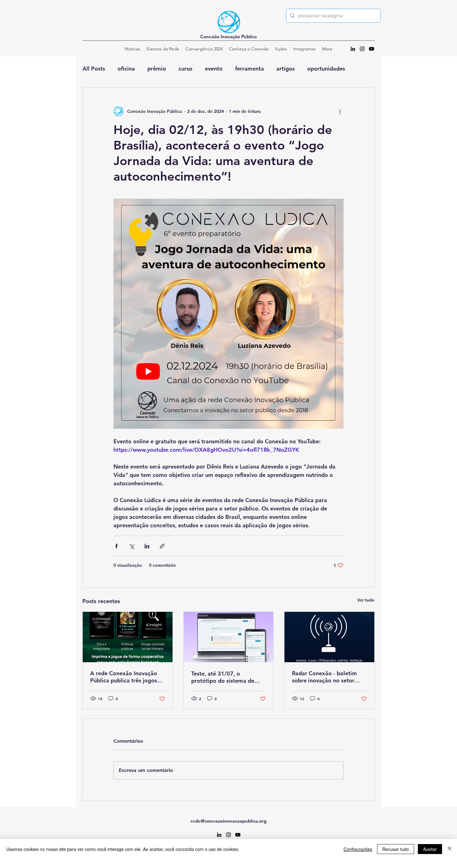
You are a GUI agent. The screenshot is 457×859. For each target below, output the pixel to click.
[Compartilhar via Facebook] (116, 546)
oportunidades (326, 68)
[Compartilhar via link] (162, 546)
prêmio (156, 68)
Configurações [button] (358, 849)
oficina (126, 68)
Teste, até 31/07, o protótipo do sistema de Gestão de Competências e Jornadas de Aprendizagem (227, 677)
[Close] (449, 849)
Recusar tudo (395, 849)
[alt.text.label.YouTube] (371, 49)
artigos (285, 68)
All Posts (93, 68)
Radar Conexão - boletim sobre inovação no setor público (324, 677)
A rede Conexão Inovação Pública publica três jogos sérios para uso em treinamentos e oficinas (123, 677)
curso (185, 68)
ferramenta (249, 68)
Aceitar (430, 849)
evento (214, 68)
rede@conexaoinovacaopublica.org (228, 821)
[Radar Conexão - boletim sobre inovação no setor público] (329, 637)
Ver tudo (366, 600)
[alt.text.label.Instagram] (362, 49)
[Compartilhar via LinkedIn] (147, 546)
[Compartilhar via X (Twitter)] (132, 546)
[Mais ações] (340, 111)
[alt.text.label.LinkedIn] (353, 49)
